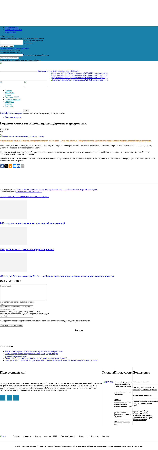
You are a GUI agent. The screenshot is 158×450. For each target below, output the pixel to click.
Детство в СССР (12, 97)
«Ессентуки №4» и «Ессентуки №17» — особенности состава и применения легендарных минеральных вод (57, 276)
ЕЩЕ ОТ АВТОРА (40, 197)
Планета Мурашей (12, 99)
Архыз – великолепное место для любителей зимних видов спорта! (123, 402)
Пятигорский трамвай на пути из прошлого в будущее (145, 388)
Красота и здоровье (14, 113)
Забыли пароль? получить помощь (14, 48)
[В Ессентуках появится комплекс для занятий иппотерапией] (13, 218)
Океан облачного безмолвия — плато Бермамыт (122, 414)
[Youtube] (2, 398)
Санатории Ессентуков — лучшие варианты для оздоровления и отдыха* (36, 358)
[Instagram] (9, 398)
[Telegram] (13, 177)
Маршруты (9, 93)
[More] (39, 178)
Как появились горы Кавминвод (122, 392)
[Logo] (12, 86)
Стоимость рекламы (13, 30)
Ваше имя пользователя (33, 41)
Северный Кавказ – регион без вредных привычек (27, 249)
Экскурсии (9, 102)
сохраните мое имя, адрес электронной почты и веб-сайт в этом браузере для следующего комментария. (46, 321)
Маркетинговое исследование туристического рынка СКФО (145, 403)
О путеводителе (11, 27)
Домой (3, 113)
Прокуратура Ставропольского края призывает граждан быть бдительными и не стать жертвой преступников (51, 360)
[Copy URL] (30, 177)
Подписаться (10, 32)
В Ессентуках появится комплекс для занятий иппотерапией (32, 223)
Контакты (9, 106)
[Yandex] (16, 398)
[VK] (22, 177)
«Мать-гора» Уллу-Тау (122, 422)
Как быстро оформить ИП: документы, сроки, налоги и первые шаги (34, 351)
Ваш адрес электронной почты (36, 55)
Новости (8, 104)
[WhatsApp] (4, 177)
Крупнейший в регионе (142, 395)
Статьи (8, 95)
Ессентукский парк (140, 381)
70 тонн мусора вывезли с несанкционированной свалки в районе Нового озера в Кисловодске (57, 189)
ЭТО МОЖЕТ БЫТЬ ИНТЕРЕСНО (16, 197)
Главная (8, 90)
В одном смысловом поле (16, 356)
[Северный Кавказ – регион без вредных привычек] (13, 245)
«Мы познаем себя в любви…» (29, 192)
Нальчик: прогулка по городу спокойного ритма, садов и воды (31, 354)
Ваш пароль (28, 43)
